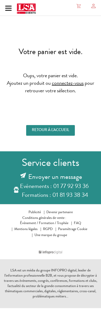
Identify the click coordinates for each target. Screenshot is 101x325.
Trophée (62, 223)
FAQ (77, 223)
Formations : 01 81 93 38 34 (55, 196)
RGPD (48, 229)
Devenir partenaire (59, 212)
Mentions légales (26, 229)
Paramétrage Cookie (72, 229)
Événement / (29, 223)
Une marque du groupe (50, 235)
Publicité (34, 212)
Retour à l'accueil (50, 130)
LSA (13, 270)
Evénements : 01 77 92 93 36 (54, 187)
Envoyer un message (55, 177)
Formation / (47, 223)
